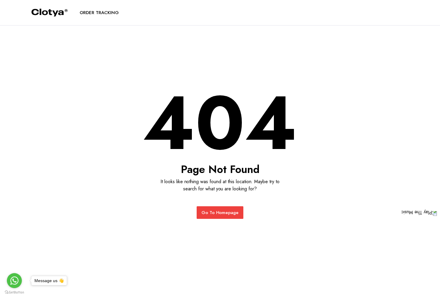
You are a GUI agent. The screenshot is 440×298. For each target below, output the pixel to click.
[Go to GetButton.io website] (14, 292)
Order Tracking (99, 12)
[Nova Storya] (49, 13)
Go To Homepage (220, 212)
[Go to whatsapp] (14, 280)
